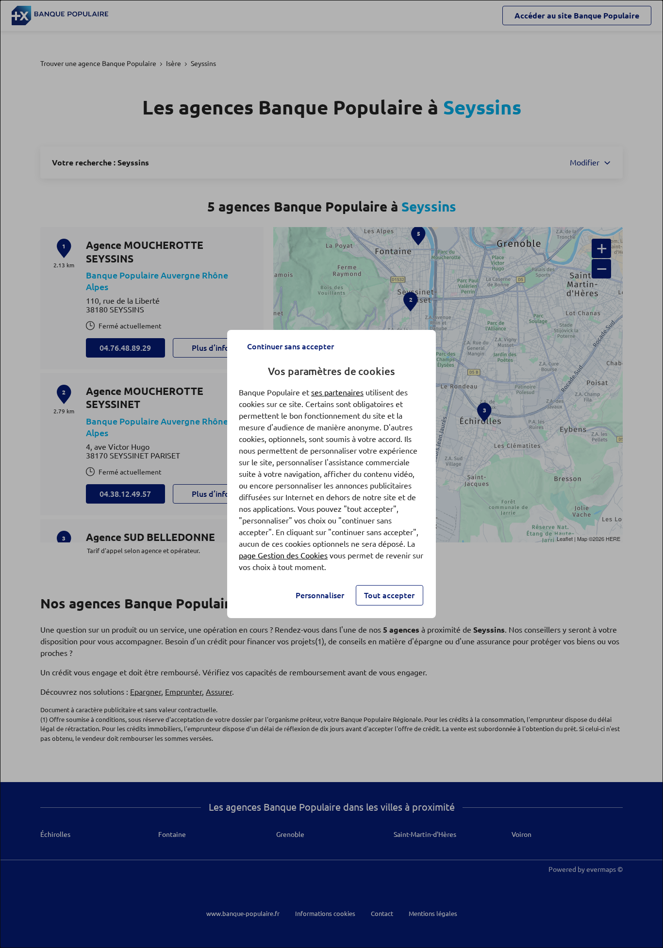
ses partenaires (337, 392)
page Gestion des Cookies (283, 555)
